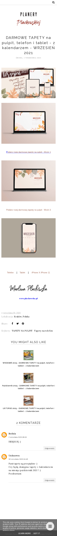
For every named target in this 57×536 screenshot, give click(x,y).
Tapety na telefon (43, 330)
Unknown (14, 455)
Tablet (22, 272)
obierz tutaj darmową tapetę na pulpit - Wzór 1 (29, 152)
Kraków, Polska (21, 316)
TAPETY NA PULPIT (22, 330)
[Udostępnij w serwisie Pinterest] (23, 323)
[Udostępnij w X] (17, 323)
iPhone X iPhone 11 (41, 272)
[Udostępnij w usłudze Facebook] (12, 323)
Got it (36, 533)
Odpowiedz (49, 448)
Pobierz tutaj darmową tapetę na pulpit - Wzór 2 (28, 209)
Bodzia (12, 433)
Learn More (24, 533)
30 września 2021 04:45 (18, 459)
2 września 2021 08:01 (18, 437)
